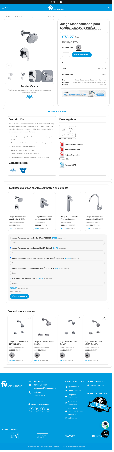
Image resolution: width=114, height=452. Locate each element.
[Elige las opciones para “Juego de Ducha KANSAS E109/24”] (54, 318)
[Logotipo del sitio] (56, 7)
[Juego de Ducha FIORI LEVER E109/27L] (95, 327)
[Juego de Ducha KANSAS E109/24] (45, 327)
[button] (105, 425)
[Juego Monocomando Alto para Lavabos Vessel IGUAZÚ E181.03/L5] (70, 203)
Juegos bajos (40, 222)
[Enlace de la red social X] (54, 2)
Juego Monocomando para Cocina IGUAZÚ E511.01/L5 (94, 219)
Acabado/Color (67, 47)
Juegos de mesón (93, 222)
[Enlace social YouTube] (60, 2)
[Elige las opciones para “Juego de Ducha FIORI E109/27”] (79, 318)
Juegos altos (66, 222)
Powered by (109, 439)
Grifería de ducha (21, 17)
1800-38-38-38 (39, 395)
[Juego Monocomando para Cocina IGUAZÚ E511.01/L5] (96, 203)
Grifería (10, 17)
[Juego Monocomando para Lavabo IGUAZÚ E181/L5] (44, 203)
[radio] (78, 47)
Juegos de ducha (36, 17)
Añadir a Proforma (82, 54)
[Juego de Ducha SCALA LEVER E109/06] (20, 327)
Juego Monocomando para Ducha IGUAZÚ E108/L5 (17, 219)
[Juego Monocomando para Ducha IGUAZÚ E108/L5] (19, 203)
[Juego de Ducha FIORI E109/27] (70, 327)
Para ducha (48, 17)
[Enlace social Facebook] (51, 2)
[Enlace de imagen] (99, 404)
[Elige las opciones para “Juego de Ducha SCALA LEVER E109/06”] (29, 318)
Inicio (3, 17)
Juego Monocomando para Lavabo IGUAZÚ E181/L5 (43, 219)
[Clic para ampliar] (8, 65)
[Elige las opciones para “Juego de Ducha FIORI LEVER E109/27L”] (104, 318)
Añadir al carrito (19, 296)
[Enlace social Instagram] (57, 2)
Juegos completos (60, 17)
